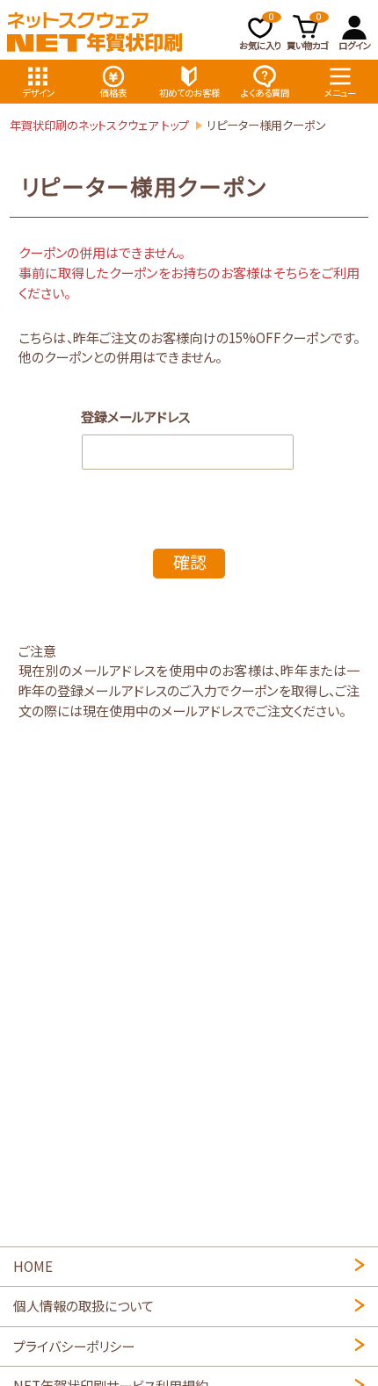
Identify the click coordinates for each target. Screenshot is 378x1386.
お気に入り (260, 31)
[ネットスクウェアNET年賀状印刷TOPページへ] (95, 32)
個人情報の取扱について (83, 1305)
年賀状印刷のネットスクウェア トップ (99, 125)
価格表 (113, 92)
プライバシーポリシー (73, 1345)
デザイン (38, 92)
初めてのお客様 (189, 92)
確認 (190, 561)
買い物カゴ (307, 31)
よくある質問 (265, 92)
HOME (33, 1265)
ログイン (354, 45)
